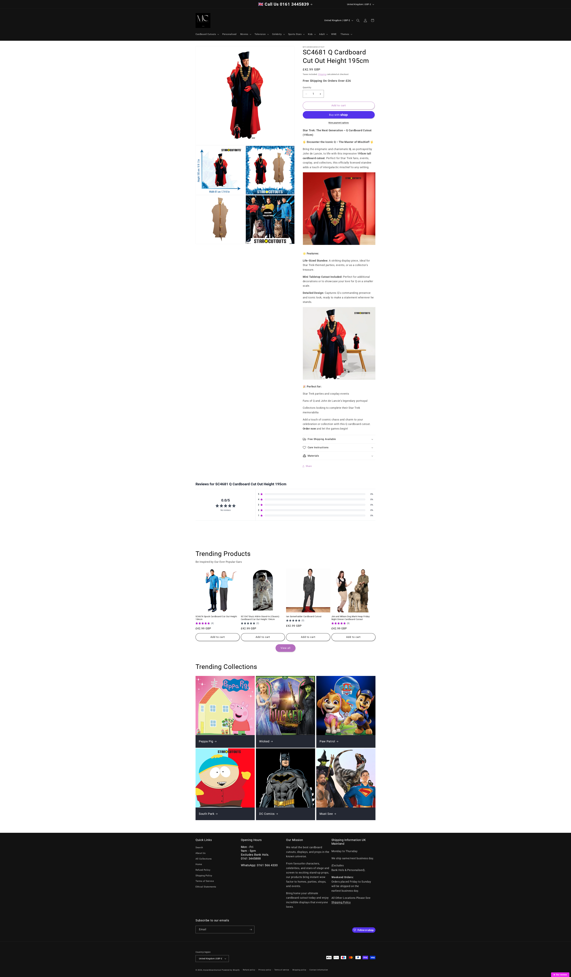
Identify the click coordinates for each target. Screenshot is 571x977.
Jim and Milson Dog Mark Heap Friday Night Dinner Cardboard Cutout (350, 617)
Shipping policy (299, 970)
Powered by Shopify (231, 970)
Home (199, 864)
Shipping (322, 74)
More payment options (338, 123)
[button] (207, 34)
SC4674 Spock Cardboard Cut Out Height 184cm (216, 617)
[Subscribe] (250, 929)
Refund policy (249, 970)
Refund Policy (203, 870)
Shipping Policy (204, 875)
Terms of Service (205, 881)
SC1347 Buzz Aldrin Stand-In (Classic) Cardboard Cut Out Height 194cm (260, 617)
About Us (201, 853)
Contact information (318, 970)
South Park (206, 814)
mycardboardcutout (212, 970)
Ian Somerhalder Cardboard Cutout (304, 616)
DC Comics (267, 814)
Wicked (264, 741)
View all (286, 648)
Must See (326, 814)
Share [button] (309, 466)
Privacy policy (264, 970)
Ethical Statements (206, 886)
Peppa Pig (206, 741)
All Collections (204, 858)
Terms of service (281, 970)
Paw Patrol (327, 741)
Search (199, 847)
